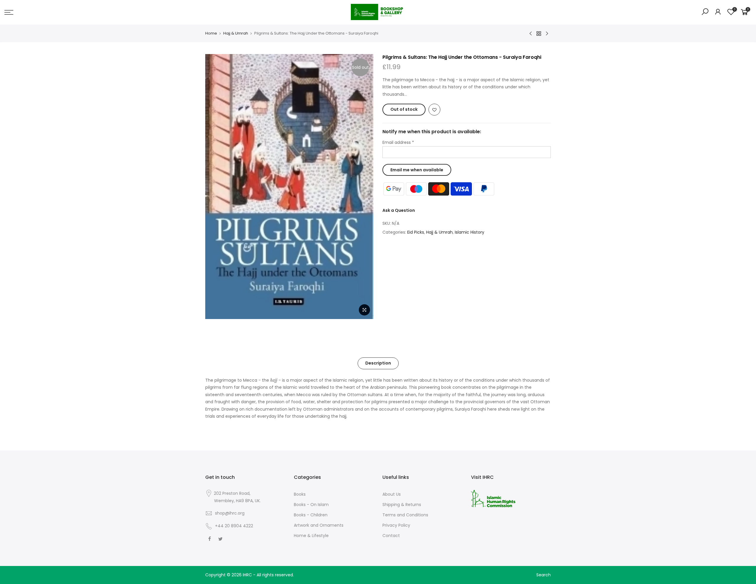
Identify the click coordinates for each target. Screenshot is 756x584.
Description (378, 363)
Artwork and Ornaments (318, 525)
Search (543, 575)
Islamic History (469, 232)
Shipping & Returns (401, 504)
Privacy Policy (396, 525)
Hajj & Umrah (235, 33)
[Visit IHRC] (493, 498)
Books (300, 494)
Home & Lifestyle (311, 536)
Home (211, 33)
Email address (398, 142)
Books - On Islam (311, 504)
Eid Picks (415, 232)
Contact (391, 536)
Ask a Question (398, 210)
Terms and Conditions (405, 515)
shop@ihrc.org (230, 513)
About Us (391, 494)
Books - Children (311, 515)
